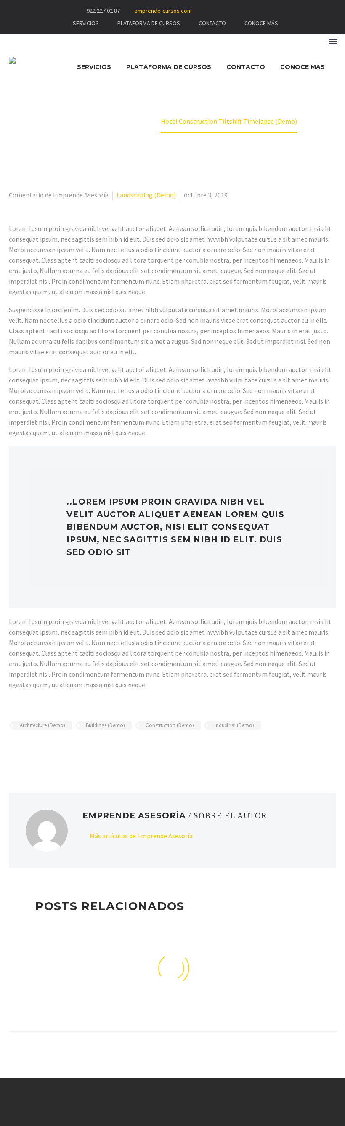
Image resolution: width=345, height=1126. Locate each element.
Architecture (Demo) (42, 725)
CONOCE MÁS (261, 23)
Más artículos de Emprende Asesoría (141, 835)
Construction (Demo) (170, 725)
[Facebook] (225, 10)
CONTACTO (212, 23)
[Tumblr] (51, 749)
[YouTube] (250, 10)
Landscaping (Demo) (146, 195)
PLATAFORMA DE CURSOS (148, 23)
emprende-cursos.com (163, 10)
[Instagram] (238, 10)
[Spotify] (263, 10)
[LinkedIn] (63, 749)
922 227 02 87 (103, 10)
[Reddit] (75, 749)
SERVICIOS (86, 23)
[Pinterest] (38, 749)
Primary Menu (333, 41)
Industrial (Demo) (234, 725)
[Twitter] (26, 749)
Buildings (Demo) (105, 725)
